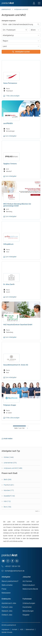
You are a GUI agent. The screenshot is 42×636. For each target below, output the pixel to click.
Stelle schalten (7, 585)
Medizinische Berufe (30, 589)
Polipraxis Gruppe (9, 405)
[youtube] (3, 561)
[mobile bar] (39, 3)
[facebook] (12, 561)
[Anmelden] (34, 3)
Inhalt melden (7, 438)
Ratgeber (26, 615)
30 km (33, 30)
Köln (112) (7, 501)
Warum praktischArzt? (10, 581)
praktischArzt (6, 9)
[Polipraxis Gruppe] (21, 390)
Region (5, 41)
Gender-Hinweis (7, 632)
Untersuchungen (29, 603)
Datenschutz (30, 629)
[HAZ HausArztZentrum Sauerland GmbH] (21, 310)
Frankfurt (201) (9, 485)
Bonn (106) (7, 507)
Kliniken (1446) (9, 457)
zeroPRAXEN (8, 123)
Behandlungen (28, 611)
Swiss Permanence (10, 83)
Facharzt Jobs (7, 607)
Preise (4, 589)
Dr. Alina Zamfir (9, 284)
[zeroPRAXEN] (21, 108)
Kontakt (14, 629)
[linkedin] (17, 561)
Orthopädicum (8, 244)
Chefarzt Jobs (7, 615)
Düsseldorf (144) (9, 496)
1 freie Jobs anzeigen (12, 96)
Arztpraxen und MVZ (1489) (13, 468)
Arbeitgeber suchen (22, 52)
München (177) (9, 490)
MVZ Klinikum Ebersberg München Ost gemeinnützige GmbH (17, 205)
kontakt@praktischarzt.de (14, 571)
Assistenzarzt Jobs (9, 603)
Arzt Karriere (27, 581)
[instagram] (8, 561)
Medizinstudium (29, 585)
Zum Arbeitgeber (10, 136)
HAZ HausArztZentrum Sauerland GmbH (17, 325)
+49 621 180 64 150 (12, 566)
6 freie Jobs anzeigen (12, 417)
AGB (21, 629)
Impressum (5, 629)
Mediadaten (6, 593)
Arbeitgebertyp (8, 35)
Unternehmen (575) (10, 463)
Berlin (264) (7, 479)
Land (5, 46)
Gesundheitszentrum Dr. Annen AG (15, 365)
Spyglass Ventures (10, 164)
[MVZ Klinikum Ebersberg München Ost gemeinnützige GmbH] (21, 189)
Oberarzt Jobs (7, 611)
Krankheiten (27, 607)
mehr (37, 511)
